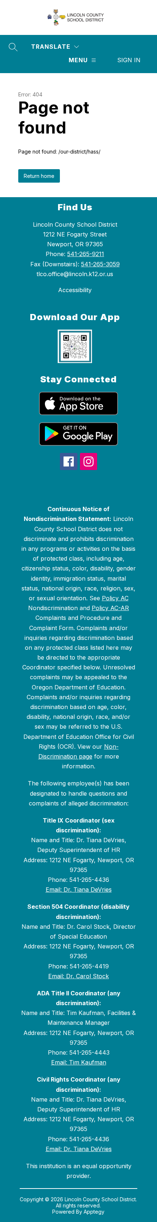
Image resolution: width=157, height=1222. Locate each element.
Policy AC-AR (110, 608)
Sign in (129, 60)
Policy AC (115, 598)
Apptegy (94, 1212)
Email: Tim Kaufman (78, 1062)
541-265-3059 (100, 264)
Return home (39, 176)
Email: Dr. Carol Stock (78, 976)
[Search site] (13, 47)
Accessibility (75, 290)
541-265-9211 (85, 254)
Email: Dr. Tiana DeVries (79, 889)
